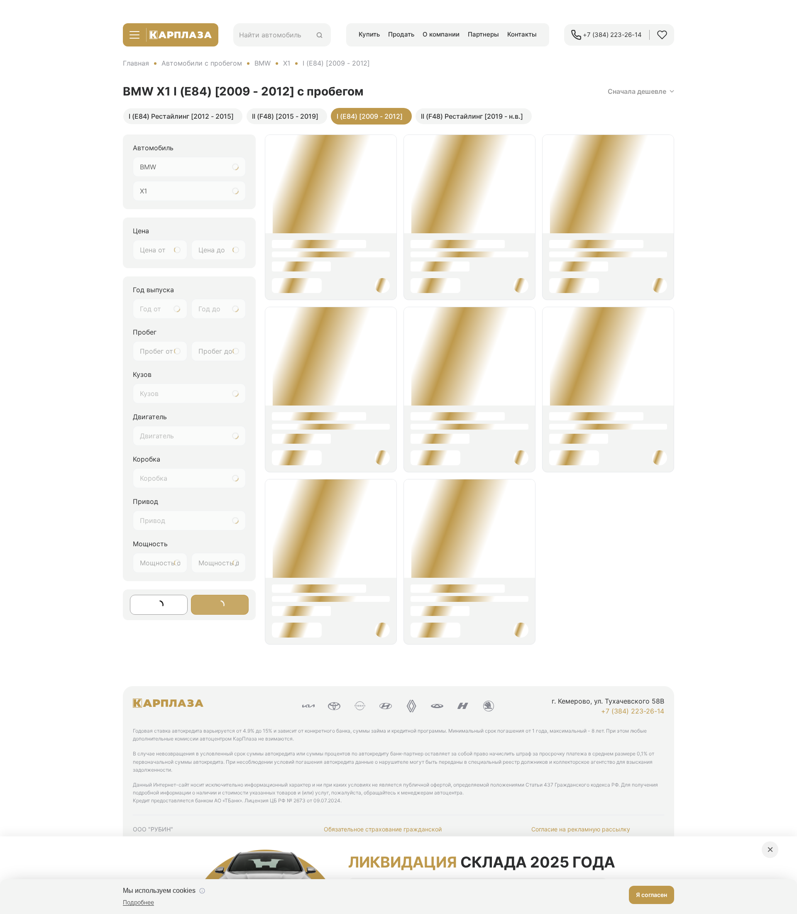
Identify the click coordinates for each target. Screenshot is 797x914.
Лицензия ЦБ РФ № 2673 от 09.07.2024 (292, 800)
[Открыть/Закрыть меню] (134, 34)
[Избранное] (662, 35)
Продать (401, 34)
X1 (286, 63)
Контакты (522, 34)
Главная (136, 63)
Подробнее (138, 902)
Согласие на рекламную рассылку (580, 829)
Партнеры (483, 34)
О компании (441, 34)
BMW (262, 63)
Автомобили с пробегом (201, 63)
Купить (369, 34)
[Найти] (319, 35)
